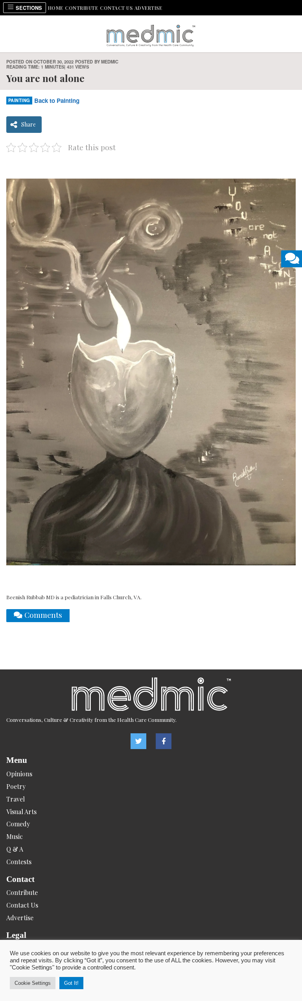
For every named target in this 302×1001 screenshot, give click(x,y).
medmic (110, 61)
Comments (42, 615)
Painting (19, 100)
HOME (55, 8)
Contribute (81, 8)
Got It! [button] (71, 983)
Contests (18, 861)
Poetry (16, 786)
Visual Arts (21, 811)
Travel (15, 799)
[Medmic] (151, 694)
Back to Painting (56, 100)
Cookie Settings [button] (33, 983)
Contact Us (116, 8)
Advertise (148, 8)
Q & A (14, 849)
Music (14, 836)
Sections (28, 7)
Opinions (19, 774)
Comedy (18, 824)
